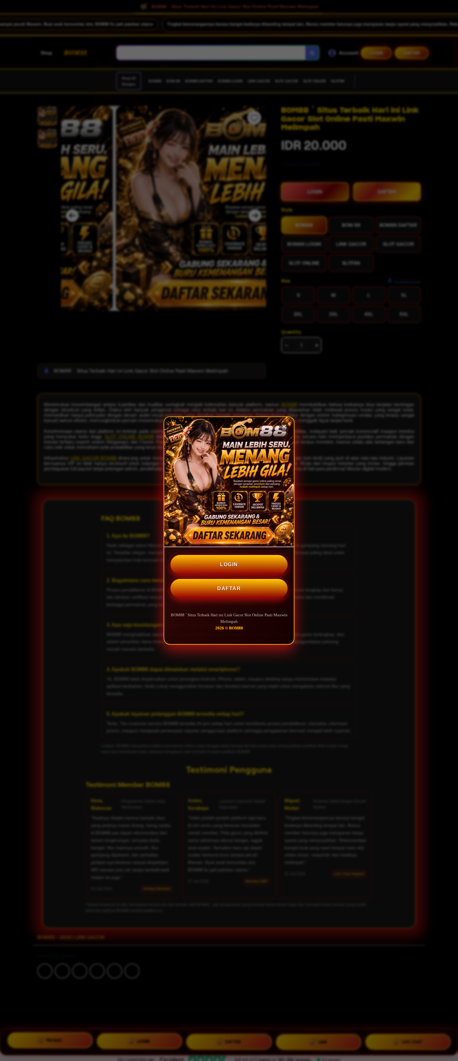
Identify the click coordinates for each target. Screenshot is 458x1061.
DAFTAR (229, 588)
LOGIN (229, 564)
